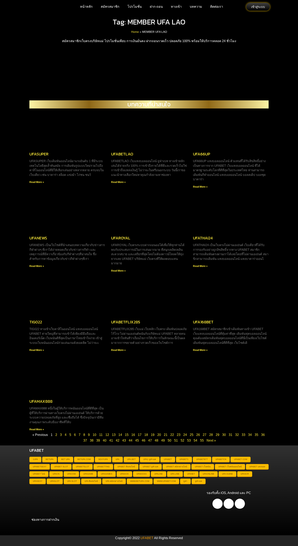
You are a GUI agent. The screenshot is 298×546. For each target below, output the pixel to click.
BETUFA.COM (84, 459)
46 (143, 440)
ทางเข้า (176, 6)
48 (156, 440)
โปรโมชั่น (135, 6)
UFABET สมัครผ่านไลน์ (176, 466)
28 (211, 435)
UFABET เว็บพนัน (203, 466)
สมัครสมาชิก (110, 6)
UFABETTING (103, 466)
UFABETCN (220, 459)
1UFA (35, 459)
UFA (117, 459)
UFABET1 (184, 459)
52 (182, 440)
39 (98, 440)
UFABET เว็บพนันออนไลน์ (230, 466)
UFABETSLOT (82, 466)
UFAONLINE (208, 474)
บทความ (196, 6)
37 (85, 440)
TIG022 (35, 322)
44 (130, 440)
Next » (211, 440)
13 (114, 435)
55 (202, 440)
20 (159, 435)
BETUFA (50, 459)
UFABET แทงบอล (257, 466)
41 (111, 440)
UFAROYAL (120, 238)
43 (124, 440)
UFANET (191, 474)
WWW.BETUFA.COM (139, 481)
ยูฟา (185, 481)
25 (191, 435)
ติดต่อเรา (216, 6)
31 (230, 435)
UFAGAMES (106, 474)
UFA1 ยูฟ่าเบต (149, 459)
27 (204, 435)
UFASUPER (38, 154)
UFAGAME (88, 474)
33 (243, 435)
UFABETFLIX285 (125, 322)
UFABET (168, 459)
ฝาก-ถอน (156, 6)
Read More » (36, 182)
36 (263, 435)
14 (120, 435)
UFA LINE (174, 474)
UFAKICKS (141, 474)
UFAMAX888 (41, 401)
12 (107, 435)
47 (150, 440)
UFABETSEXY (39, 466)
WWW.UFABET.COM (166, 481)
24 (185, 435)
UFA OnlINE (227, 474)
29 (217, 435)
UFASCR (245, 474)
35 (256, 435)
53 (189, 440)
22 (172, 435)
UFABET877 (202, 459)
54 (195, 440)
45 (137, 440)
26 (198, 435)
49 (163, 440)
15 (127, 435)
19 (152, 435)
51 (176, 440)
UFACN (56, 474)
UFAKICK (124, 474)
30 (224, 435)
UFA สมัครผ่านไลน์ (114, 481)
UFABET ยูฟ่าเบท (150, 466)
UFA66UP (201, 154)
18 (146, 435)
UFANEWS (38, 238)
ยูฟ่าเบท (198, 481)
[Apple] (229, 504)
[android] (217, 504)
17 (139, 435)
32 (237, 435)
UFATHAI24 (203, 238)
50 (169, 440)
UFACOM (71, 474)
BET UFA (65, 459)
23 (178, 435)
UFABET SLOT (61, 466)
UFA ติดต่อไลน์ (91, 481)
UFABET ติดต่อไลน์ (126, 466)
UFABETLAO (122, 154)
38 (91, 440)
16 (133, 435)
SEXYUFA (103, 459)
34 (250, 435)
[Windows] (240, 504)
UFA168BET (203, 322)
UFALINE (158, 474)
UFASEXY (37, 481)
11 (101, 435)
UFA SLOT (72, 481)
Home (135, 31)
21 (165, 435)
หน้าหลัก (86, 6)
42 (117, 440)
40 (104, 440)
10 (94, 435)
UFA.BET (131, 459)
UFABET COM (240, 459)
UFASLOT (54, 481)
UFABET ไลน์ (39, 474)
